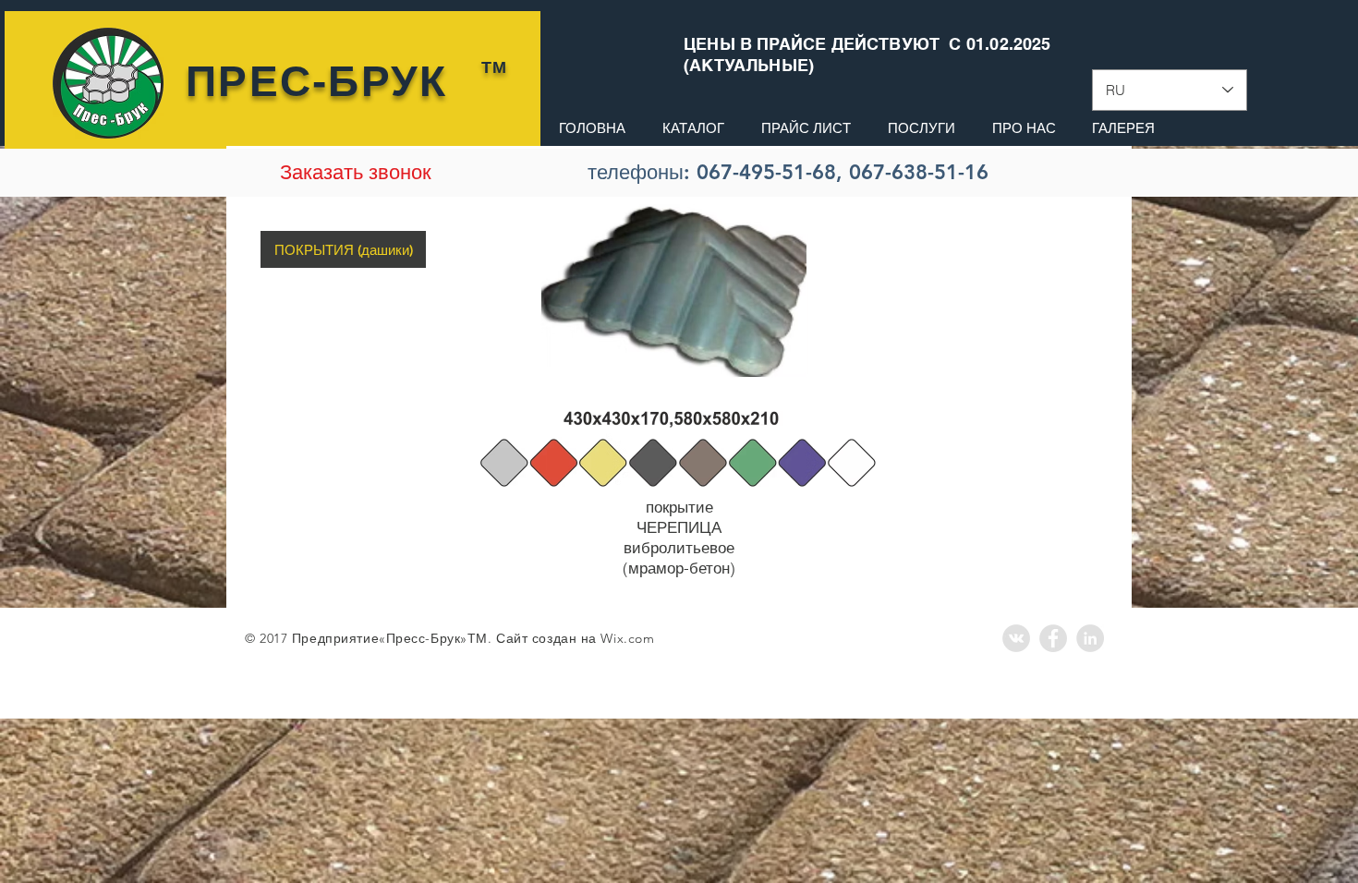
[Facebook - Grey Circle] (1053, 638)
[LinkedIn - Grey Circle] (1090, 638)
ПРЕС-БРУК (317, 81)
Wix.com (627, 638)
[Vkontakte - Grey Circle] (1016, 638)
